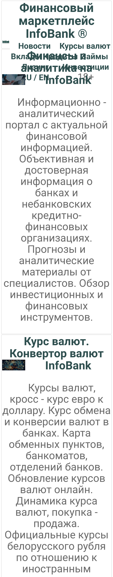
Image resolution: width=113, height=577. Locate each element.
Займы (94, 56)
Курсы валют (84, 46)
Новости (34, 46)
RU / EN (35, 77)
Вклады (26, 56)
